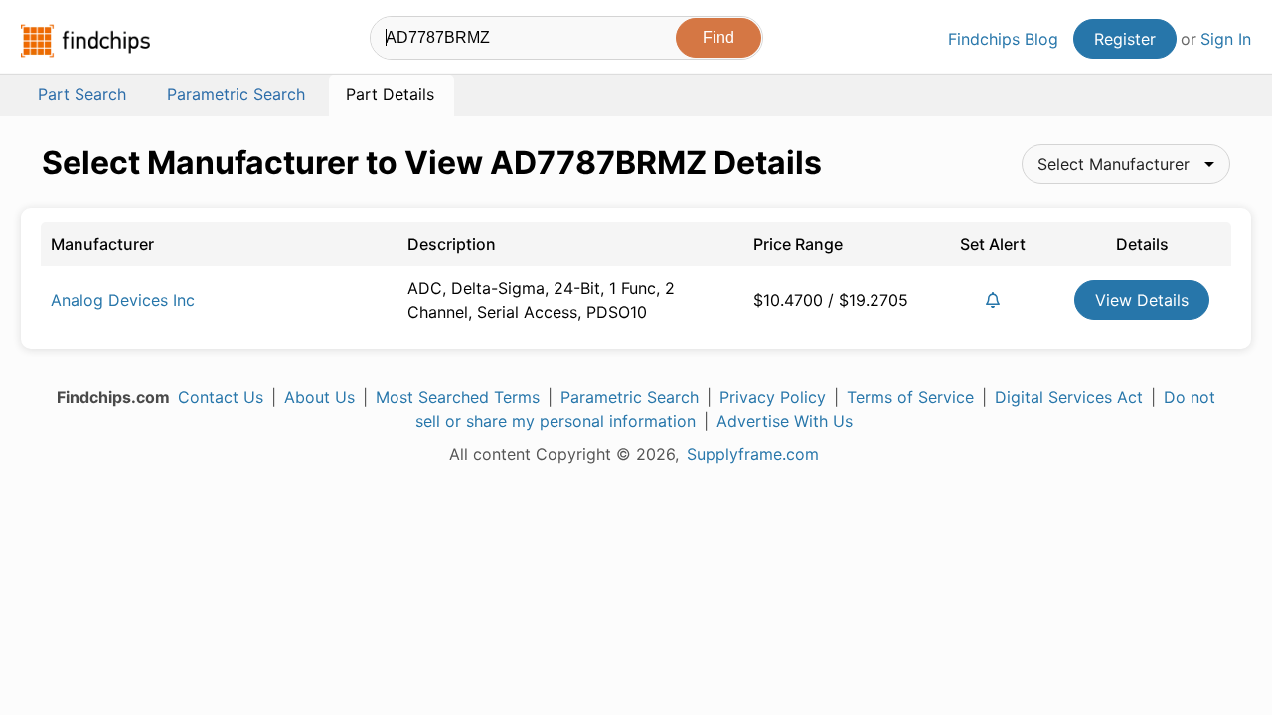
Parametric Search (629, 397)
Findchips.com (85, 41)
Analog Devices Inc (123, 300)
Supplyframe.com (753, 454)
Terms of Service (910, 397)
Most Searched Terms (458, 397)
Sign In (1225, 39)
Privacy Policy (772, 397)
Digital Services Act (1069, 397)
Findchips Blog (1003, 39)
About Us (319, 397)
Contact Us (220, 397)
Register (1125, 39)
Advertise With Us (784, 421)
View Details (1142, 300)
